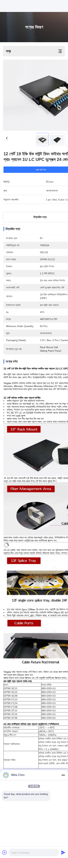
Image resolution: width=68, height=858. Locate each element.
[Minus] (63, 775)
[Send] (63, 852)
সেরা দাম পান (41, 169)
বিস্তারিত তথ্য (40, 217)
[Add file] (4, 852)
